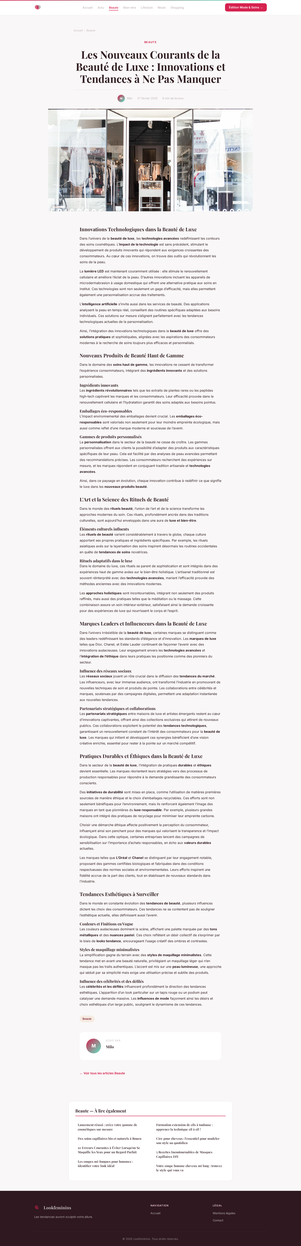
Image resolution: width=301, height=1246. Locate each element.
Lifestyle (147, 7)
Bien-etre (129, 7)
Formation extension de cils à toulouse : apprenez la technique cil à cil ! (184, 1127)
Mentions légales (224, 1213)
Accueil (88, 7)
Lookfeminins (57, 1207)
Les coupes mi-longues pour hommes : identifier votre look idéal (105, 1163)
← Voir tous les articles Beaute (102, 1073)
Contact (218, 1220)
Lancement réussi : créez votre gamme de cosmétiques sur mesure (107, 1127)
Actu (101, 7)
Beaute (113, 7)
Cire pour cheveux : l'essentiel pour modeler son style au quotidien (188, 1140)
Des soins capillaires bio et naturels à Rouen (109, 1138)
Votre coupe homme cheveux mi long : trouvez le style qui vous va (189, 1168)
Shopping (177, 7)
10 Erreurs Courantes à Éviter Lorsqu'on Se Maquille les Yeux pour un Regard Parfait (109, 1150)
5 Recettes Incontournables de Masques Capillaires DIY (184, 1154)
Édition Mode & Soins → (246, 7)
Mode (162, 7)
